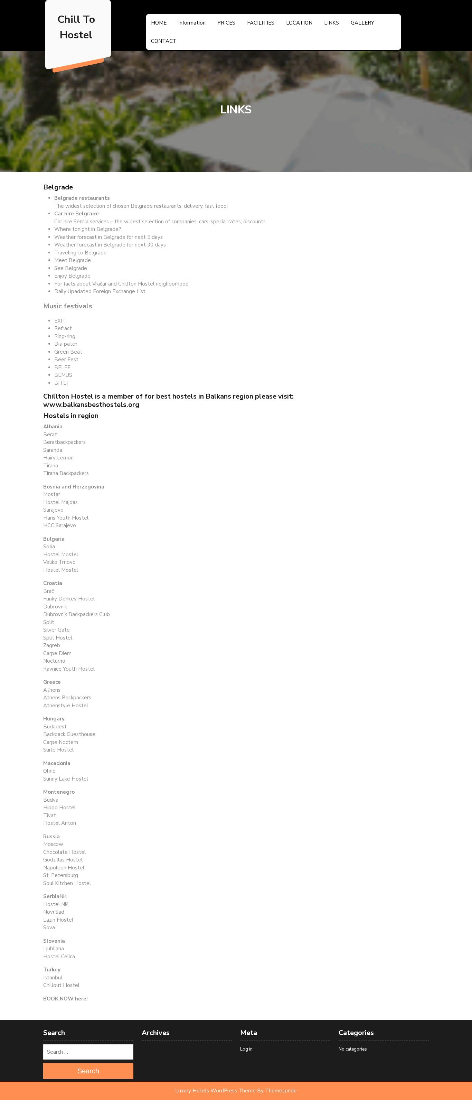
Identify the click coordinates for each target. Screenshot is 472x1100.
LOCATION (299, 22)
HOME (159, 22)
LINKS (331, 22)
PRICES (226, 22)
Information (192, 22)
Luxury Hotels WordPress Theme (215, 1090)
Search (88, 1071)
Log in (246, 1049)
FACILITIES (260, 22)
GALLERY (362, 22)
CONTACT (164, 41)
